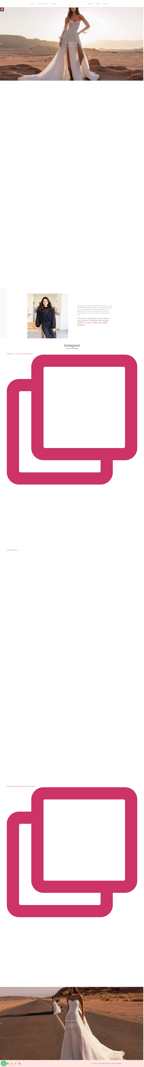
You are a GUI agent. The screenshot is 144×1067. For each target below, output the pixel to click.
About (32, 3)
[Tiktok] (15, 1064)
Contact (105, 3)
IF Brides (90, 3)
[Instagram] (12, 1064)
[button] (2, 9)
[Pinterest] (19, 1064)
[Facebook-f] (8, 1064)
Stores (98, 3)
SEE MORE (71, 45)
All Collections (42, 3)
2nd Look (53, 3)
